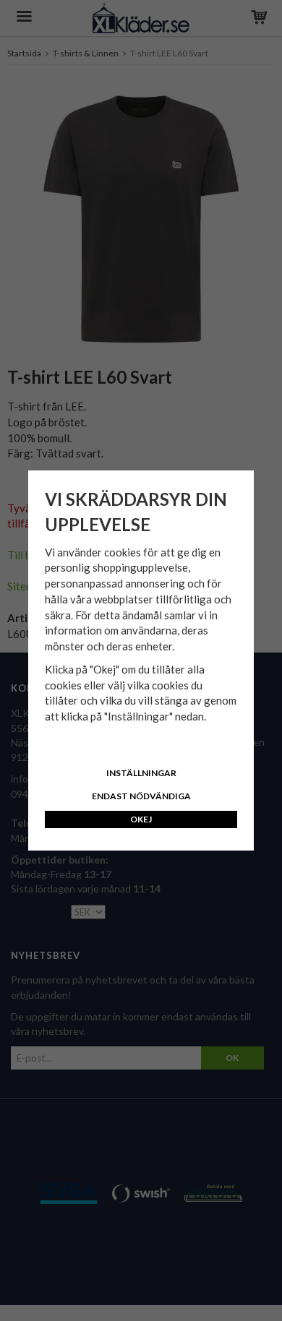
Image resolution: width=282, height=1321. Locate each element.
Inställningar (141, 772)
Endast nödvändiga (141, 796)
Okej (141, 819)
